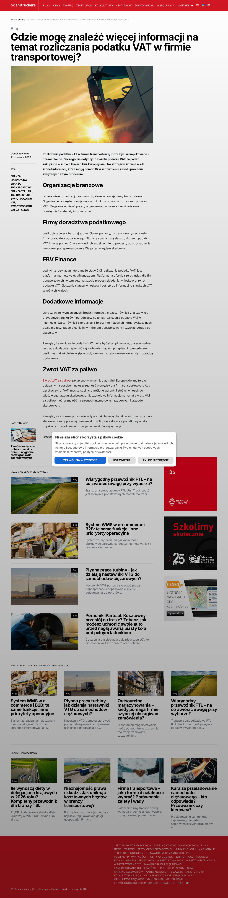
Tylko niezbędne (156, 460)
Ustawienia (122, 460)
